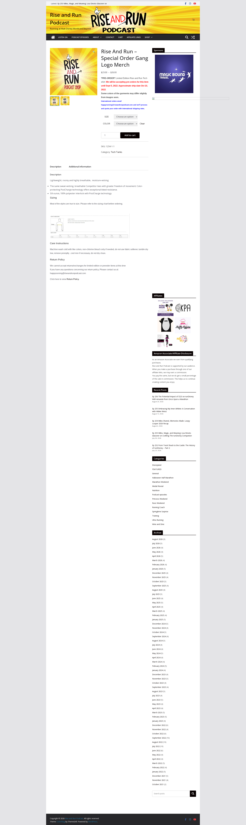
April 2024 (156, 657)
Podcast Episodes (80, 37)
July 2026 (156, 543)
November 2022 (159, 729)
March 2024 (157, 662)
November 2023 (159, 678)
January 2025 (157, 619)
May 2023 (156, 704)
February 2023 (158, 716)
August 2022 (157, 742)
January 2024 (157, 670)
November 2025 (159, 577)
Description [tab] (55, 166)
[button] (100, 37)
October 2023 (158, 683)
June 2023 (156, 700)
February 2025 (158, 615)
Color (106, 123)
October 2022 (158, 733)
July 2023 (156, 695)
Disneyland (156, 465)
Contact (110, 37)
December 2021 (159, 776)
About (96, 37)
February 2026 (158, 564)
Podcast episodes (159, 494)
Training (155, 516)
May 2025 (156, 602)
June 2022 (156, 750)
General (155, 473)
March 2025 (157, 611)
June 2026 (156, 547)
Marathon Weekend (160, 482)
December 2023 (159, 674)
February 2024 (158, 666)
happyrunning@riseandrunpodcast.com (117, 105)
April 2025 (156, 607)
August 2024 (157, 640)
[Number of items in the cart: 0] (193, 19)
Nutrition (156, 490)
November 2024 (159, 628)
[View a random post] (193, 37)
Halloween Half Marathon (162, 477)
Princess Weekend (159, 499)
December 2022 (159, 725)
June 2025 (156, 598)
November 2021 (159, 780)
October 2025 (158, 581)
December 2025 (159, 573)
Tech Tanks (116, 152)
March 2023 (157, 712)
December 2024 (159, 623)
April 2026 (156, 556)
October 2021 (158, 784)
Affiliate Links (134, 37)
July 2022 (156, 746)
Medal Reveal (157, 486)
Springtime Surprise (160, 511)
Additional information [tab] (80, 166)
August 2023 (157, 691)
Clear (142, 123)
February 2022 (158, 767)
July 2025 (156, 594)
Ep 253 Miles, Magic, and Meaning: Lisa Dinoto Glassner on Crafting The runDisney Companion (82, 4)
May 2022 (156, 755)
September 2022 (159, 738)
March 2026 (157, 560)
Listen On (63, 37)
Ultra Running (157, 520)
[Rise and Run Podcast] (53, 37)
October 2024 (158, 632)
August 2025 (157, 590)
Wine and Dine (158, 524)
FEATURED (156, 469)
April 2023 (156, 708)
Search (193, 793)
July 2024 (156, 645)
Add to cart (130, 135)
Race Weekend (158, 503)
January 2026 (157, 569)
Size (107, 116)
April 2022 (156, 759)
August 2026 (157, 539)
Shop (147, 37)
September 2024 (159, 636)
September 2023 (159, 687)
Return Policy (73, 279)
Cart (120, 37)
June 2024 (156, 649)
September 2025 (159, 585)
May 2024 (156, 653)
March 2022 (157, 763)
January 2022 (157, 771)
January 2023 (157, 721)
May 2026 (156, 552)
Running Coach (158, 507)
